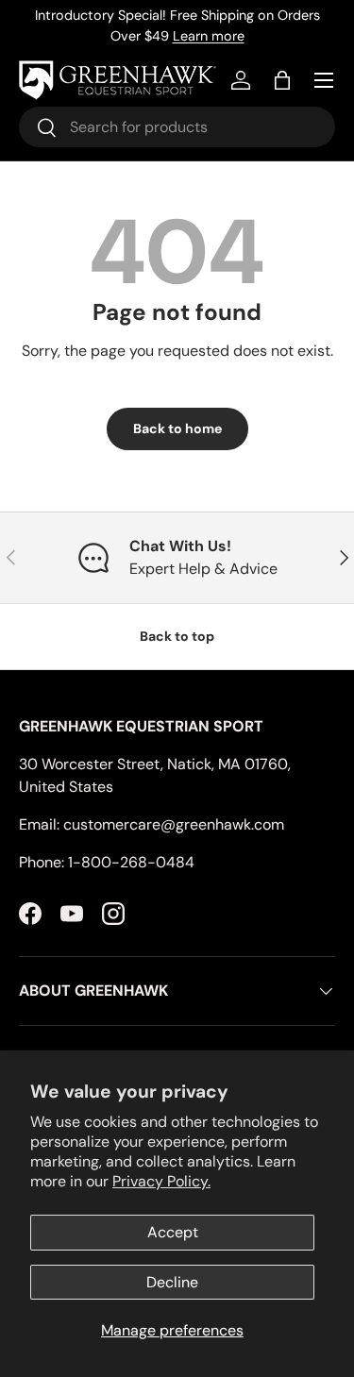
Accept (172, 1232)
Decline (172, 1282)
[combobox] (177, 127)
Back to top (177, 636)
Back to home (177, 428)
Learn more (208, 35)
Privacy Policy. (161, 1181)
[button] (282, 80)
